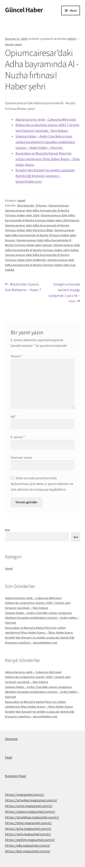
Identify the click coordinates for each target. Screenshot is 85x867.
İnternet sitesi (21, 457)
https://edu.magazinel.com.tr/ (27, 845)
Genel (21, 200)
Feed (8, 757)
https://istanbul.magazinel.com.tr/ (31, 800)
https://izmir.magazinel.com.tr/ (29, 806)
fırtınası (41, 205)
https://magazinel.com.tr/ (24, 794)
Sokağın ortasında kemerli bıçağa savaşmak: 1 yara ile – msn (64, 292)
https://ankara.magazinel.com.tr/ (30, 811)
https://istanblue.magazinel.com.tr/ (32, 817)
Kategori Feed (15, 776)
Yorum (16, 356)
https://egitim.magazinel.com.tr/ (30, 839)
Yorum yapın (13, 44)
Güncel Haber (24, 9)
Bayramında (25, 205)
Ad (14, 416)
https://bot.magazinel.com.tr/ (27, 851)
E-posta (18, 437)
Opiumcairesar (58, 205)
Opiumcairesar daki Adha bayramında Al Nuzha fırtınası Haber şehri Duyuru (40, 235)
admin (71, 39)
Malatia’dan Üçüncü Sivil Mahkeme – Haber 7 (23, 287)
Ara (7, 530)
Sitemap (11, 739)
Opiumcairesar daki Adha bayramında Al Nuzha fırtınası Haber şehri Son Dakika (40, 265)
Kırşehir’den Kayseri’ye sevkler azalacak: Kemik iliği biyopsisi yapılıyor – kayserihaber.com (45, 176)
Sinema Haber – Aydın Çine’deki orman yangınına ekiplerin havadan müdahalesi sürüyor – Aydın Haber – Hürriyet (45, 142)
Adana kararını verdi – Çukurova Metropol (45, 119)
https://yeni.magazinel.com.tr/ (28, 834)
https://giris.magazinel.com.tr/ (28, 828)
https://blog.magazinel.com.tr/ (28, 823)
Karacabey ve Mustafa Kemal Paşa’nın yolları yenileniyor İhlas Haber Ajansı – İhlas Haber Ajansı (47, 159)
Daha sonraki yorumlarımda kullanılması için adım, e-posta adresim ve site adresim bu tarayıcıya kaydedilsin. (42, 484)
